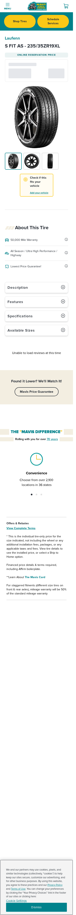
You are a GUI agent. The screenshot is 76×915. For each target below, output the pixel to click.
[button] (31, 494)
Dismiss (36, 907)
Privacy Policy (54, 885)
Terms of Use (18, 889)
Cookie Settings (16, 901)
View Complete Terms (20, 528)
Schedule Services (53, 21)
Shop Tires (20, 21)
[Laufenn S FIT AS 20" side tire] (31, 161)
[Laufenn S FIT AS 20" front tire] (50, 161)
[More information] (66, 239)
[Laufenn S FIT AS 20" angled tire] (13, 161)
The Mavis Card (35, 577)
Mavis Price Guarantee (36, 392)
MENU (7, 8)
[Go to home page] (37, 6)
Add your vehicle (39, 192)
